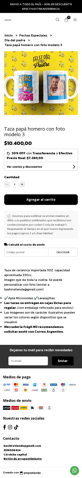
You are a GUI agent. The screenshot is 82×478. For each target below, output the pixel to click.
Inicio (9, 35)
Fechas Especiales (33, 35)
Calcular (62, 252)
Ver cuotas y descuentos (24, 167)
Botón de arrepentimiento (23, 458)
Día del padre (15, 40)
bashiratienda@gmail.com (22, 446)
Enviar (63, 361)
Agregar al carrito (40, 199)
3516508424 (12, 450)
